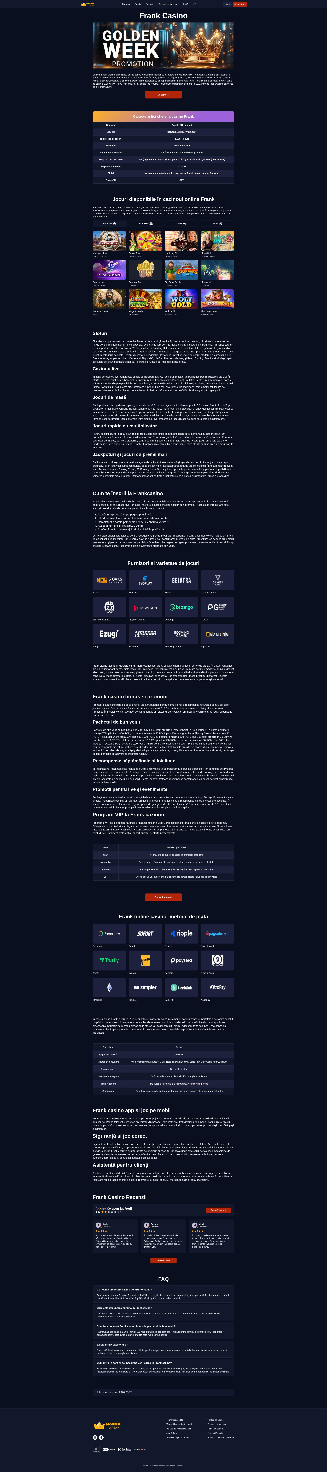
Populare (107, 223)
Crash (179, 223)
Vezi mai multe (163, 1260)
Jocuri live (144, 223)
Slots (215, 223)
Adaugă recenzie (218, 1210)
